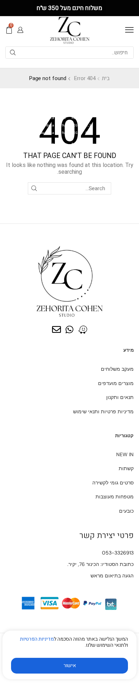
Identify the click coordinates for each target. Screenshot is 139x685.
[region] (69, 657)
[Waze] (82, 329)
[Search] (13, 52)
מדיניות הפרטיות (37, 639)
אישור (69, 665)
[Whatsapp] (69, 329)
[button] (129, 30)
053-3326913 (118, 553)
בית (106, 78)
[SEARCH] (34, 188)
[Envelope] (56, 329)
